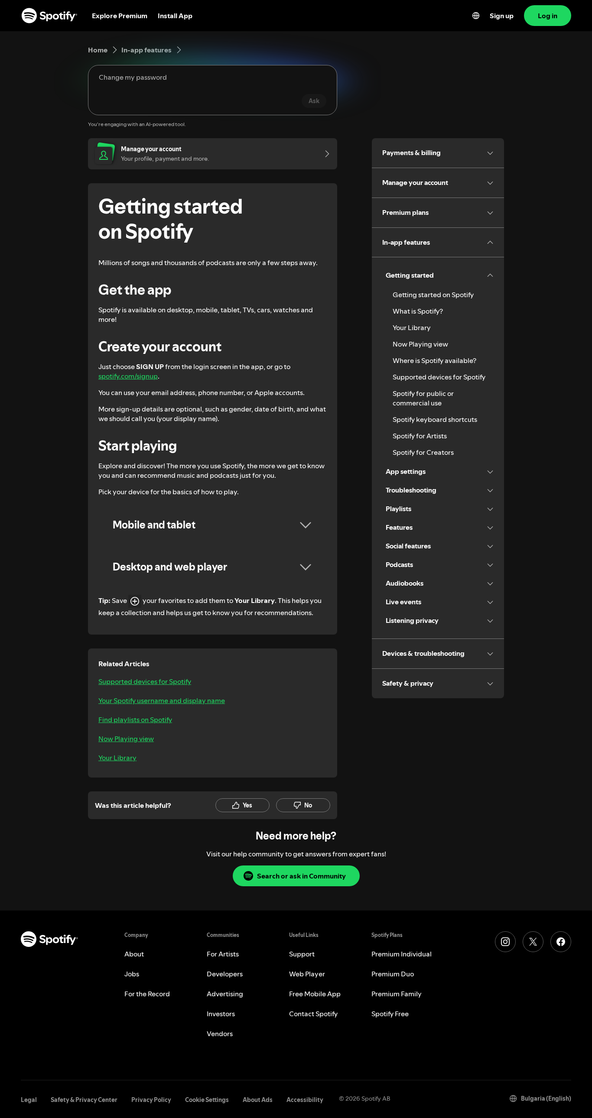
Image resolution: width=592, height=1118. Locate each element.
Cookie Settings (207, 1099)
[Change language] (475, 16)
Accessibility (304, 1099)
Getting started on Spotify (433, 294)
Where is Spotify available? (434, 360)
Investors (221, 1013)
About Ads (258, 1099)
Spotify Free (390, 1013)
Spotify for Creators (423, 452)
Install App (175, 15)
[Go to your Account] (324, 153)
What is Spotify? (418, 311)
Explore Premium (119, 15)
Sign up (502, 15)
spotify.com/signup (128, 376)
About (134, 954)
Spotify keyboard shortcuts (435, 419)
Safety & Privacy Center (84, 1099)
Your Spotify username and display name (161, 700)
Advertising (225, 993)
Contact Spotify (313, 1013)
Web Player (307, 974)
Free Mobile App (315, 993)
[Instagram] (505, 941)
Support (302, 954)
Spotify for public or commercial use (423, 398)
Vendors (220, 1033)
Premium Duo (392, 974)
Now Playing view (126, 738)
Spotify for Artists (420, 436)
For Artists (223, 954)
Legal (29, 1099)
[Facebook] (560, 941)
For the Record (147, 993)
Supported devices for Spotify (144, 681)
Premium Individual (401, 954)
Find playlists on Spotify (135, 719)
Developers (225, 974)
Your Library (117, 757)
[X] (533, 941)
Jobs (131, 974)
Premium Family (396, 993)
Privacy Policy (151, 1099)
